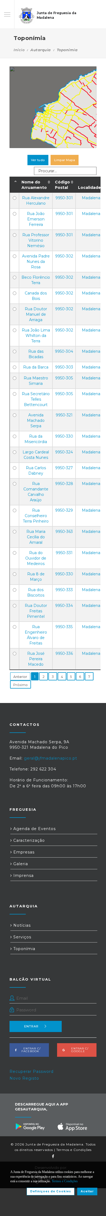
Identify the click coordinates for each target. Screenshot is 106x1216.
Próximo (20, 685)
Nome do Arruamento (34, 185)
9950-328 (64, 483)
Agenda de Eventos (34, 828)
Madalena (91, 197)
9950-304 (64, 351)
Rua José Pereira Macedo (36, 659)
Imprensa (23, 875)
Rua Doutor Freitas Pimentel (36, 611)
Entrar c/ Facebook (30, 1050)
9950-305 (64, 378)
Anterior (20, 677)
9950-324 (64, 452)
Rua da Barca (35, 367)
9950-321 (64, 415)
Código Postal (62, 185)
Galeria (20, 863)
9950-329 (64, 510)
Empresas (23, 852)
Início (19, 50)
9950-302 (64, 256)
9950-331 (64, 552)
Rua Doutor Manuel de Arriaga (36, 314)
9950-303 (64, 367)
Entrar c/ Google (78, 1050)
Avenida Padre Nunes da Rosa (36, 261)
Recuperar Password (32, 1071)
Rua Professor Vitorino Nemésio (35, 240)
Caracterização (28, 840)
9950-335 (64, 626)
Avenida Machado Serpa (36, 420)
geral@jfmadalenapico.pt (50, 758)
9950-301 (64, 197)
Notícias (21, 925)
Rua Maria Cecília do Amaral (35, 537)
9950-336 (64, 653)
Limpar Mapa (64, 160)
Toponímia (23, 948)
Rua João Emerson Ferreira (36, 219)
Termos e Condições (74, 1150)
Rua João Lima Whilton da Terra (36, 335)
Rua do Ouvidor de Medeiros (35, 558)
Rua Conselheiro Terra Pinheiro (36, 516)
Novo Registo (24, 1078)
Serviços (21, 937)
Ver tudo (38, 160)
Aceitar (87, 1191)
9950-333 (64, 589)
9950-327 (64, 467)
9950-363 (64, 531)
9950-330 (64, 436)
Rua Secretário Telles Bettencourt (36, 399)
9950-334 (64, 605)
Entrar (31, 1026)
